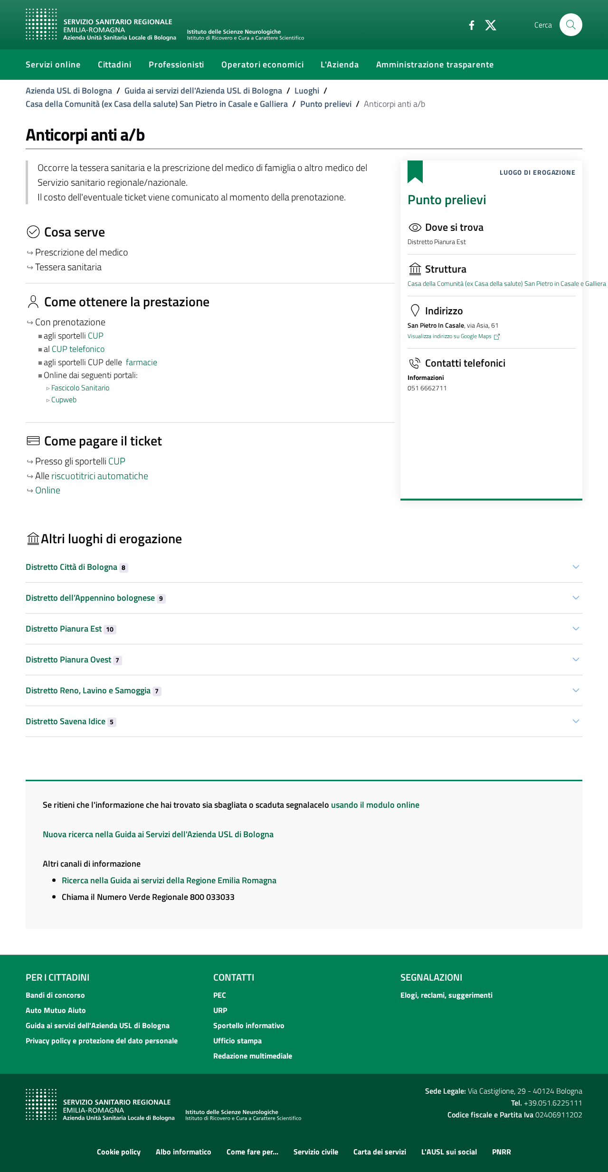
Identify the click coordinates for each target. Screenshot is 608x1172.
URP (220, 1010)
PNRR (501, 1151)
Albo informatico (183, 1151)
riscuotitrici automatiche (99, 476)
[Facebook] (467, 24)
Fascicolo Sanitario (80, 387)
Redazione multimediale (252, 1055)
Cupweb (63, 399)
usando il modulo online (375, 804)
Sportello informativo (249, 1025)
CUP (96, 335)
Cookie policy (119, 1151)
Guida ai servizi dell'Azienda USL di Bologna (203, 90)
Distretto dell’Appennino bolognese (94, 597)
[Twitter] (486, 24)
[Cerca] (571, 24)
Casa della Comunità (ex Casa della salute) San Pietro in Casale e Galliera (157, 103)
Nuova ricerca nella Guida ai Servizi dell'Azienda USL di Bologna (158, 834)
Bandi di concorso (55, 995)
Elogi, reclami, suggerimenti (446, 995)
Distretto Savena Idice (70, 721)
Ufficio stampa (237, 1040)
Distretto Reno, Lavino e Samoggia (92, 690)
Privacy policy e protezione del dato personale (102, 1040)
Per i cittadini (57, 977)
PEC (219, 995)
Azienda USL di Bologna (69, 90)
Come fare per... (252, 1151)
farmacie (141, 362)
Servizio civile (316, 1151)
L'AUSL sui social (449, 1151)
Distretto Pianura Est (70, 628)
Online (47, 490)
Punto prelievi (326, 103)
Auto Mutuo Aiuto (56, 1010)
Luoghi (306, 90)
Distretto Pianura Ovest (72, 659)
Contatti (233, 977)
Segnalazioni (431, 977)
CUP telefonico (78, 348)
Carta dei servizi (379, 1151)
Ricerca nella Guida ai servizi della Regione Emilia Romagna (169, 880)
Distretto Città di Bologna (75, 566)
